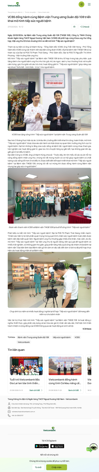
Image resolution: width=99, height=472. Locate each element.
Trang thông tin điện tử (15, 12)
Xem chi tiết (34, 390)
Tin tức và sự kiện (30, 12)
